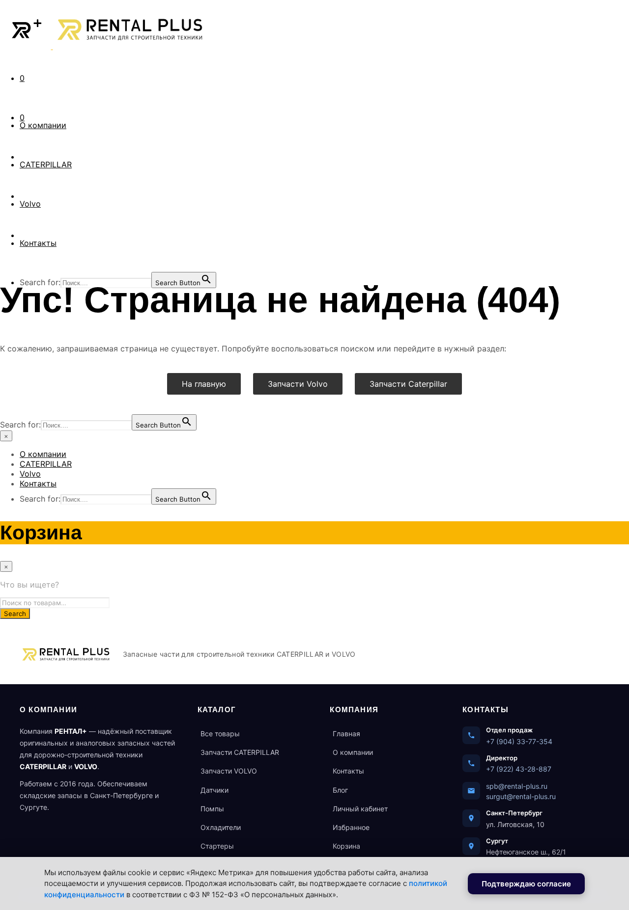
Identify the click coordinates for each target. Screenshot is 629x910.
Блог (340, 790)
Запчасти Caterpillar (408, 384)
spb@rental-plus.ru (516, 786)
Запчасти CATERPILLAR (239, 752)
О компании (43, 125)
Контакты (38, 243)
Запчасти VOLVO (228, 771)
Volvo (30, 204)
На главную (204, 384)
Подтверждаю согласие (526, 883)
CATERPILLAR (46, 164)
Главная (346, 733)
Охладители (220, 827)
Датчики (214, 790)
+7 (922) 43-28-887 (518, 769)
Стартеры (217, 846)
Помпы (212, 808)
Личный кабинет (360, 808)
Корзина (346, 846)
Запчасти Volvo (298, 384)
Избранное (351, 827)
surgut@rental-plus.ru (521, 796)
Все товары (220, 733)
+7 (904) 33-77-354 (519, 741)
